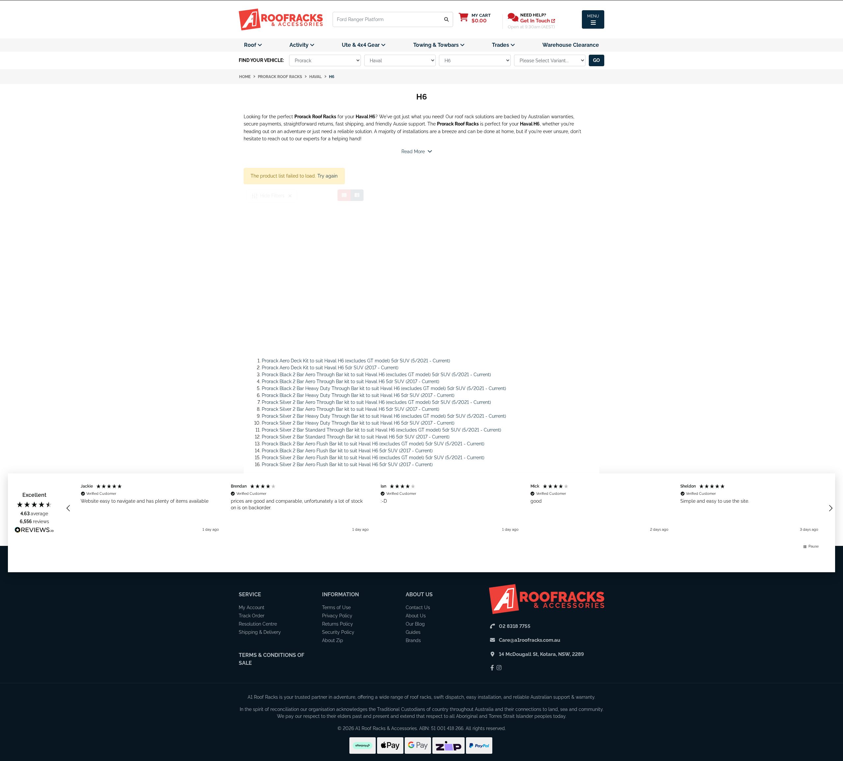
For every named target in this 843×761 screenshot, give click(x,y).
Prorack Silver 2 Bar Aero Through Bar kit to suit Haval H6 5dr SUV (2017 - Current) (350, 409)
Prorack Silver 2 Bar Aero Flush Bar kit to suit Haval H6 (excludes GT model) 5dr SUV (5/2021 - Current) (373, 457)
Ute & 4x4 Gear (361, 45)
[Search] (446, 19)
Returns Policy (337, 624)
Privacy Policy (337, 615)
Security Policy (338, 632)
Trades (501, 45)
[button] (68, 508)
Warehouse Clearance (570, 45)
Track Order (251, 615)
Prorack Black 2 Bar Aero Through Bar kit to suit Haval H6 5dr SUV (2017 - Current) (350, 381)
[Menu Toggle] (593, 19)
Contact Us (418, 607)
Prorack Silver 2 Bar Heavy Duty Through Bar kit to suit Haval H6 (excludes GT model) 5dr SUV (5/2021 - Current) (384, 416)
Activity (299, 45)
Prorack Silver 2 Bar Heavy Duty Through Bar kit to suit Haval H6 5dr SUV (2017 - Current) (358, 423)
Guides (413, 632)
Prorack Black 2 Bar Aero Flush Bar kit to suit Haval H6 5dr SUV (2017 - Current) (347, 450)
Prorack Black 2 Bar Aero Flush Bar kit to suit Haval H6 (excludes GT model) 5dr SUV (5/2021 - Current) (373, 443)
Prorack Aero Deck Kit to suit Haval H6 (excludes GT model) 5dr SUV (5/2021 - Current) (356, 360)
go (596, 60)
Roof (251, 45)
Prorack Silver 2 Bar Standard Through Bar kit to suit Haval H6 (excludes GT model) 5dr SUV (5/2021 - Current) (381, 430)
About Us (419, 594)
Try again (327, 176)
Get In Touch (535, 21)
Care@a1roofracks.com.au (529, 640)
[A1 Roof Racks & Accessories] (281, 19)
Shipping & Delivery (260, 632)
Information (340, 594)
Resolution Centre (258, 624)
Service (250, 594)
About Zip (332, 640)
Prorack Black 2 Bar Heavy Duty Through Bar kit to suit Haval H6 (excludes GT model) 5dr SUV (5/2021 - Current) (384, 388)
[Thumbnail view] (344, 195)
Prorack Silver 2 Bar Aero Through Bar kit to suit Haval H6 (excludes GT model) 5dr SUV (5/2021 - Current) (376, 402)
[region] (449, 508)
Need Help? (533, 15)
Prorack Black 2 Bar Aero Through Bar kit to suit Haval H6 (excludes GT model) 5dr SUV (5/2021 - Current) (376, 374)
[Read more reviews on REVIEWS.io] (34, 531)
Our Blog (415, 624)
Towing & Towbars (436, 45)
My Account (251, 607)
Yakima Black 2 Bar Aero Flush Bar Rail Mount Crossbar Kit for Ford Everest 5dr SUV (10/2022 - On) (56, 730)
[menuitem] (253, 45)
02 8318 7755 (514, 626)
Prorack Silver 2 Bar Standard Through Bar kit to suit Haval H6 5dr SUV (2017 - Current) (355, 436)
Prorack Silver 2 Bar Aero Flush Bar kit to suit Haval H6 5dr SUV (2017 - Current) (347, 464)
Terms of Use (336, 607)
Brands (413, 640)
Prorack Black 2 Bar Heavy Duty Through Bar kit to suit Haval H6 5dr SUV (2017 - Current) (358, 395)
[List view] (357, 195)
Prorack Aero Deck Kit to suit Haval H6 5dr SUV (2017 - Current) (330, 367)
